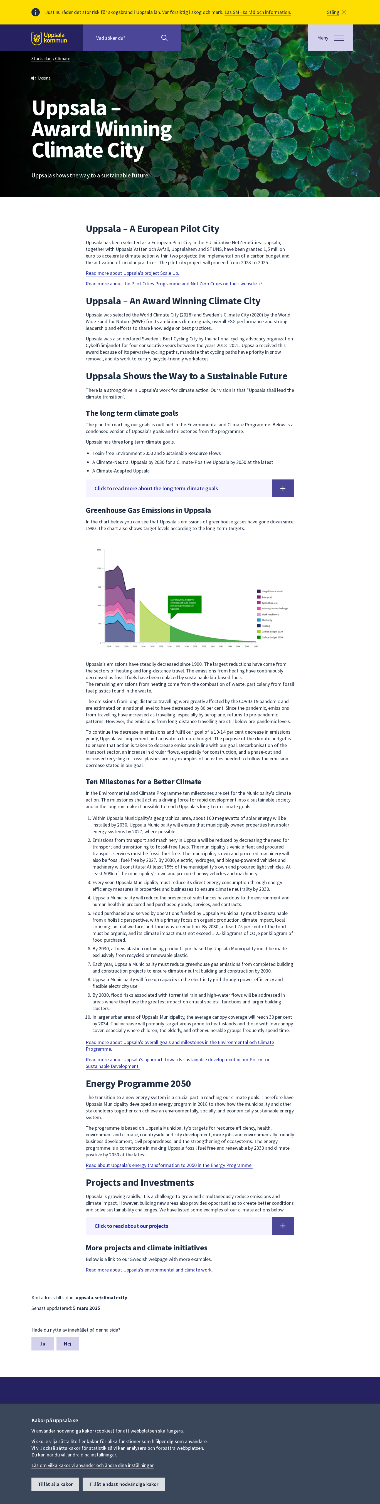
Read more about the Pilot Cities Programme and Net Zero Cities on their (172, 283)
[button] (336, 12)
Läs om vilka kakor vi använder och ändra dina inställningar (92, 1465)
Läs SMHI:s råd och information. (257, 12)
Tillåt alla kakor (55, 1484)
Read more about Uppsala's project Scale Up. (132, 273)
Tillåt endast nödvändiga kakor (123, 1484)
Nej (67, 1343)
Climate (62, 58)
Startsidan (41, 58)
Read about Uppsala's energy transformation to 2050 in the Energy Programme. (169, 1165)
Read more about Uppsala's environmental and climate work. (149, 1269)
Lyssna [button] (44, 78)
